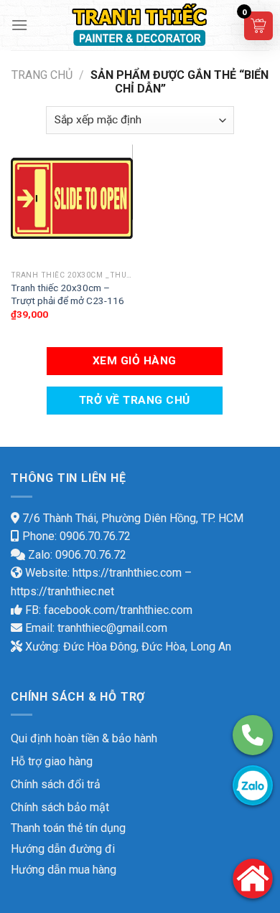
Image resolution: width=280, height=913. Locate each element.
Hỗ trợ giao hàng (52, 761)
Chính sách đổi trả (56, 784)
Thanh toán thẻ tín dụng (68, 828)
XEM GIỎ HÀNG (135, 360)
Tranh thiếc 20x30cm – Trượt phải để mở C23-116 (67, 294)
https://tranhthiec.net (62, 591)
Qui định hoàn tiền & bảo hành (84, 738)
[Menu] (19, 24)
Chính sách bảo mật (60, 807)
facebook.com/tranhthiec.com (118, 610)
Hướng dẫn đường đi (63, 849)
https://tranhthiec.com (127, 573)
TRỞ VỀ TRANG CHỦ (134, 400)
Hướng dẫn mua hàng (63, 869)
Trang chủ (42, 75)
